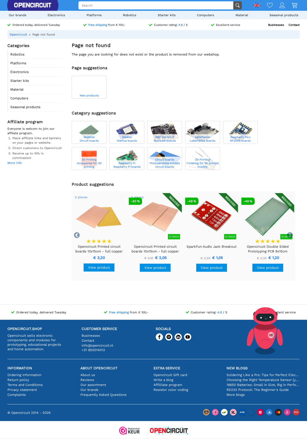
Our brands (17, 15)
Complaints (16, 395)
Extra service (167, 368)
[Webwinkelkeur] (129, 431)
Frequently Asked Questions (103, 395)
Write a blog (163, 380)
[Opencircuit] (32, 5)
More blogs (236, 395)
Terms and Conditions (25, 385)
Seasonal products (283, 15)
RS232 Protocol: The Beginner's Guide (258, 390)
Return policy (18, 380)
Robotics (129, 15)
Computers (205, 15)
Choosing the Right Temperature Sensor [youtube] (263, 380)
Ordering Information (24, 375)
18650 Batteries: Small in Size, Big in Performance (263, 385)
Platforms (94, 15)
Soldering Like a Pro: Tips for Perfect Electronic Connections (263, 375)
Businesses (276, 25)
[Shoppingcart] (291, 5)
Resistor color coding (171, 390)
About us (87, 375)
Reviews (87, 380)
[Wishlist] (266, 5)
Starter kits (167, 15)
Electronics (56, 15)
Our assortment (93, 385)
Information (19, 368)
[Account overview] (279, 5)
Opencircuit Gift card (170, 375)
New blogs (237, 368)
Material (242, 15)
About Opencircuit (99, 368)
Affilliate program (168, 385)
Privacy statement (22, 390)
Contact (294, 25)
